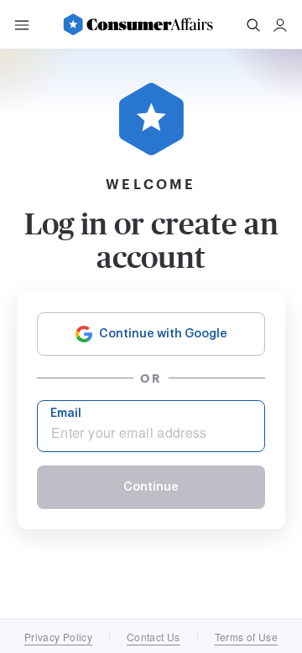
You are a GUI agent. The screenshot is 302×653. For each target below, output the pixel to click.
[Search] (253, 25)
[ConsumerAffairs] (137, 24)
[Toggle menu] (22, 25)
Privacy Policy (58, 637)
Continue (151, 487)
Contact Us (153, 637)
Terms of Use (246, 637)
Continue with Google (163, 334)
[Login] (280, 25)
